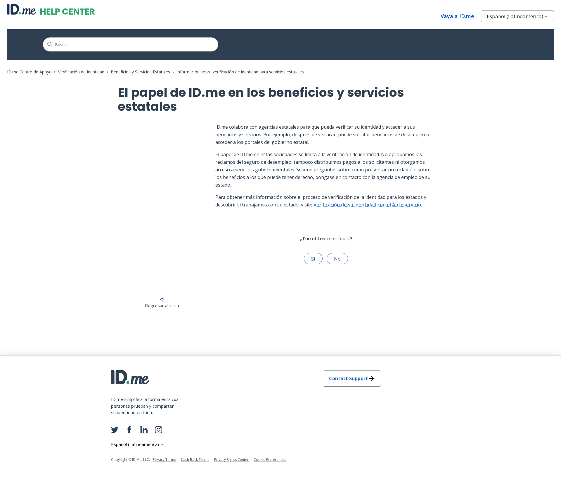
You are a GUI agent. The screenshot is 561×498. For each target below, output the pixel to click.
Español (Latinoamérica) (515, 16)
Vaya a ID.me (457, 16)
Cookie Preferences (270, 459)
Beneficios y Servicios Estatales (140, 72)
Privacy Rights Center (231, 459)
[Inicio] (51, 9)
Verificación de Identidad (81, 72)
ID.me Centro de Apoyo (29, 72)
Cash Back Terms (195, 459)
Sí (313, 258)
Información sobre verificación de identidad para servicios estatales (240, 72)
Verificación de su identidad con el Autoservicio (367, 204)
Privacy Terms (164, 459)
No (337, 258)
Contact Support (348, 378)
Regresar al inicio (162, 305)
